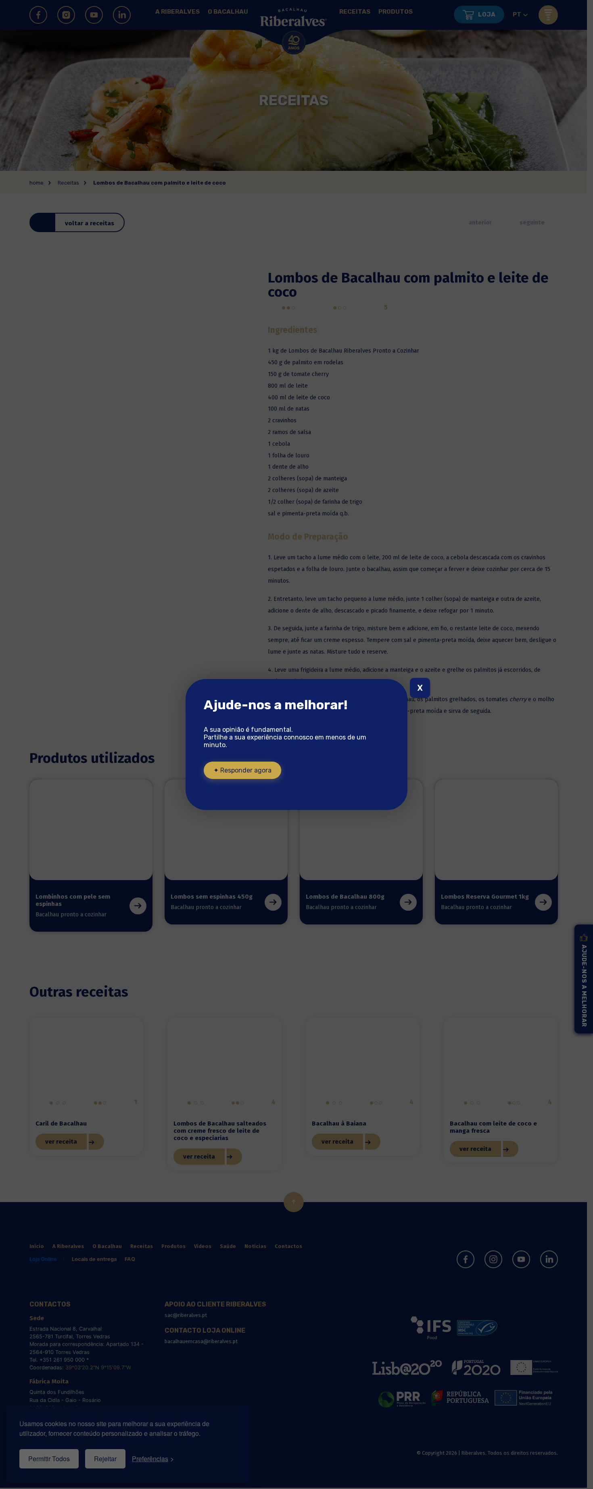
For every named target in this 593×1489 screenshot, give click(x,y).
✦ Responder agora (242, 770)
